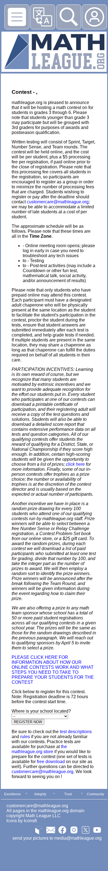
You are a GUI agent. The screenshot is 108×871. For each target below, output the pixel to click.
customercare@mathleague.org (58, 201)
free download (51, 761)
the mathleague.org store (39, 749)
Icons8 (30, 820)
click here (75, 464)
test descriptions (76, 731)
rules (25, 736)
